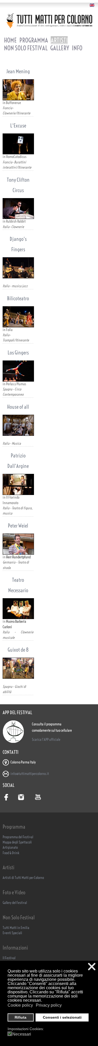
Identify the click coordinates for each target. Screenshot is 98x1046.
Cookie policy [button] (20, 1005)
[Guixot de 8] (18, 668)
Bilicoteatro (18, 298)
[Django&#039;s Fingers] (18, 267)
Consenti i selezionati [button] (62, 1017)
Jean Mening (18, 71)
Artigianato (10, 847)
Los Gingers (18, 352)
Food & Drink (11, 853)
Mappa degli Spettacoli (17, 842)
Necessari (21, 1034)
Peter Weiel (18, 525)
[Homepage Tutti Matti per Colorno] (49, 20)
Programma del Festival (18, 837)
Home (10, 40)
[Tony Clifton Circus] (18, 208)
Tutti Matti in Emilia (16, 928)
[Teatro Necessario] (18, 608)
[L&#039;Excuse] (18, 144)
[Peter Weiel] (18, 544)
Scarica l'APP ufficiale (46, 739)
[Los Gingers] (18, 371)
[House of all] (18, 425)
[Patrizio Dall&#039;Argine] (18, 484)
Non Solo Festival (26, 48)
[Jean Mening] (18, 89)
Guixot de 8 (18, 649)
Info (77, 48)
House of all (18, 406)
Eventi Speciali (12, 933)
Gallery (59, 48)
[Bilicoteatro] (18, 316)
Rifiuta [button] (20, 1017)
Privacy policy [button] (49, 1005)
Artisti (59, 40)
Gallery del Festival (15, 903)
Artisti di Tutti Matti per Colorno (23, 878)
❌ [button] (92, 966)
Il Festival (9, 958)
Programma (33, 40)
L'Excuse (18, 125)
